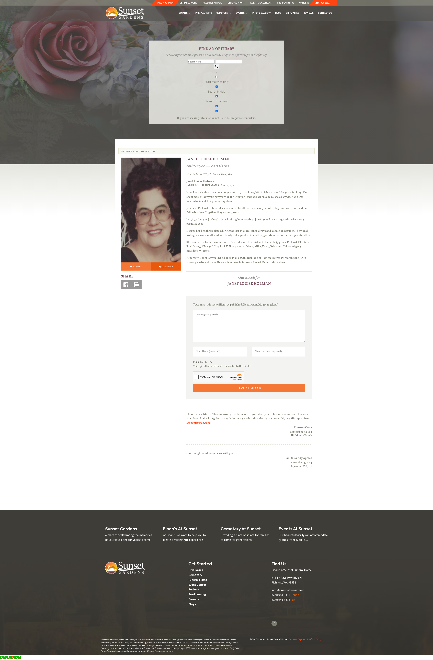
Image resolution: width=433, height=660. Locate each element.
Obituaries (292, 13)
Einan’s (183, 13)
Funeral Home (197, 580)
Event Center (197, 585)
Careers (304, 3)
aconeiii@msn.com (198, 423)
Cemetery (222, 13)
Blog (278, 13)
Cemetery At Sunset (241, 528)
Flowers (137, 266)
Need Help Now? (212, 3)
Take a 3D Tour (165, 3)
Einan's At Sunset (180, 528)
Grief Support (236, 3)
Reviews (308, 13)
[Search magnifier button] (216, 66)
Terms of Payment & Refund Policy (305, 639)
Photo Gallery (261, 13)
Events (240, 13)
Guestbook (167, 266)
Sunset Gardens (121, 528)
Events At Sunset (295, 528)
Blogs (192, 604)
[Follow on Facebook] (274, 623)
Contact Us (325, 13)
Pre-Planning (285, 3)
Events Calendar (260, 3)
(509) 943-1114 (322, 3)
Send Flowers (188, 3)
